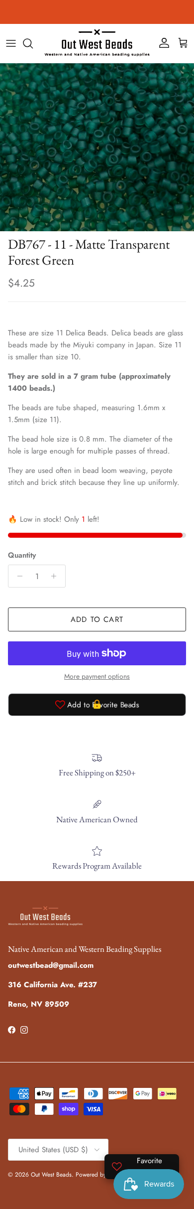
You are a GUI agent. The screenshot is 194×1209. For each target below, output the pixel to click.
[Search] (33, 43)
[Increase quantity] (56, 576)
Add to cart (97, 619)
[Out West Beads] (97, 43)
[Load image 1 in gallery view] (97, 147)
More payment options (97, 676)
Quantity (22, 555)
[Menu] (11, 43)
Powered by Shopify (101, 1174)
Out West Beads (51, 1174)
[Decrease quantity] (17, 576)
